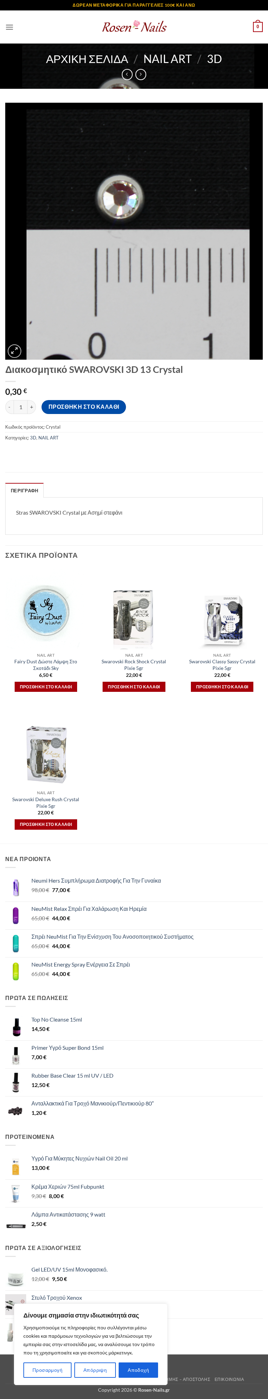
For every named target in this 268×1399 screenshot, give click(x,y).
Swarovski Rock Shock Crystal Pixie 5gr (134, 664)
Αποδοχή (138, 1370)
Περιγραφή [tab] (24, 490)
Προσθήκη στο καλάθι (84, 407)
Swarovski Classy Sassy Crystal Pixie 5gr (222, 664)
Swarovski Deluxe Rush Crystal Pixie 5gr (45, 802)
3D (214, 58)
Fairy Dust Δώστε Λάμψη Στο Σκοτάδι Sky (45, 664)
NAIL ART (167, 58)
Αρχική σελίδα (87, 58)
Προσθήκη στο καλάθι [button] (46, 687)
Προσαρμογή (47, 1370)
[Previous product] (140, 74)
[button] (9, 27)
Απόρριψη (95, 1370)
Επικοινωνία (229, 1379)
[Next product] (127, 74)
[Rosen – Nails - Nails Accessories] (134, 27)
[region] (91, 1344)
